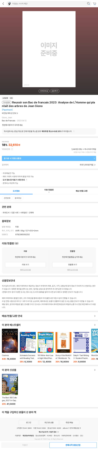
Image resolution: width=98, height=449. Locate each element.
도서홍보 (75, 436)
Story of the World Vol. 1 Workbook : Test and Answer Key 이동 (63, 347)
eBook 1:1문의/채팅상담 (71, 428)
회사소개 (56, 436)
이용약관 (18, 436)
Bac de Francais (8, 120)
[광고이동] (88, 3)
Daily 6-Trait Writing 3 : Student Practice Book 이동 (81, 347)
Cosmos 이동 (10, 346)
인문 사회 (14, 212)
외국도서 (6, 212)
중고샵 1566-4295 (54, 428)
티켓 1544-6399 (39, 428)
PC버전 (49, 436)
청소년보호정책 (40, 436)
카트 (95, 3)
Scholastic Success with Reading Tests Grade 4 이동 (28, 347)
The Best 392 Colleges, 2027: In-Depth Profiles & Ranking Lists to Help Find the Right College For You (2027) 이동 (10, 389)
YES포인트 (6, 149)
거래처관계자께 (66, 436)
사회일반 (23, 212)
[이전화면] (3, 3)
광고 (81, 436)
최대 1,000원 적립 (87, 165)
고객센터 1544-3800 (24, 428)
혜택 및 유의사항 (25, 270)
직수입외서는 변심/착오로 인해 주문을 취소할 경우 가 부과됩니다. (38, 131)
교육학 (31, 212)
